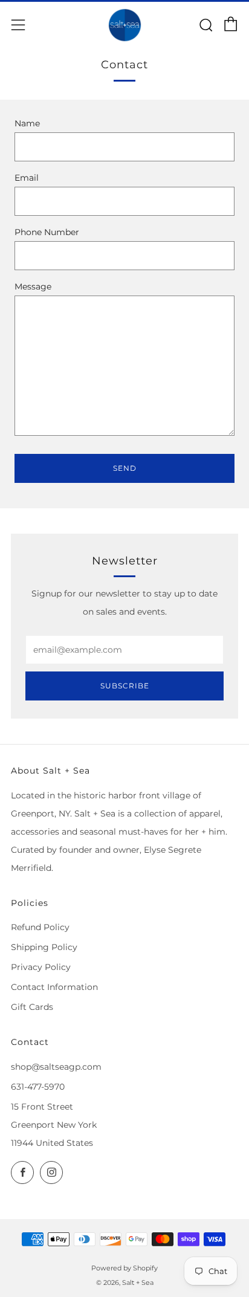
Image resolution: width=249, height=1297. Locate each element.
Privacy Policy (41, 967)
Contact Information (54, 987)
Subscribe (124, 685)
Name (27, 123)
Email (27, 177)
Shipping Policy (44, 947)
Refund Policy (40, 927)
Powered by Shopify (124, 1268)
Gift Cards (32, 1006)
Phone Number (47, 232)
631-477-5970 (38, 1086)
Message (33, 286)
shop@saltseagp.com (56, 1066)
